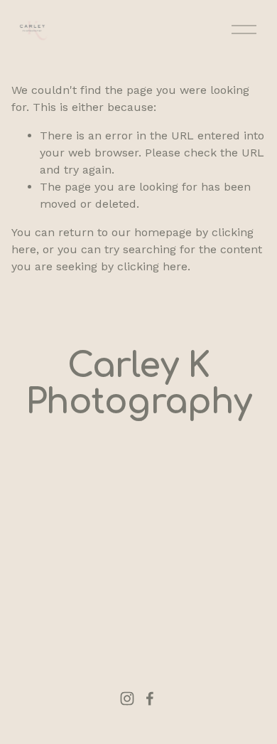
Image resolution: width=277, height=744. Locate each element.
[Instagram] (127, 698)
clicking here (152, 266)
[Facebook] (150, 698)
